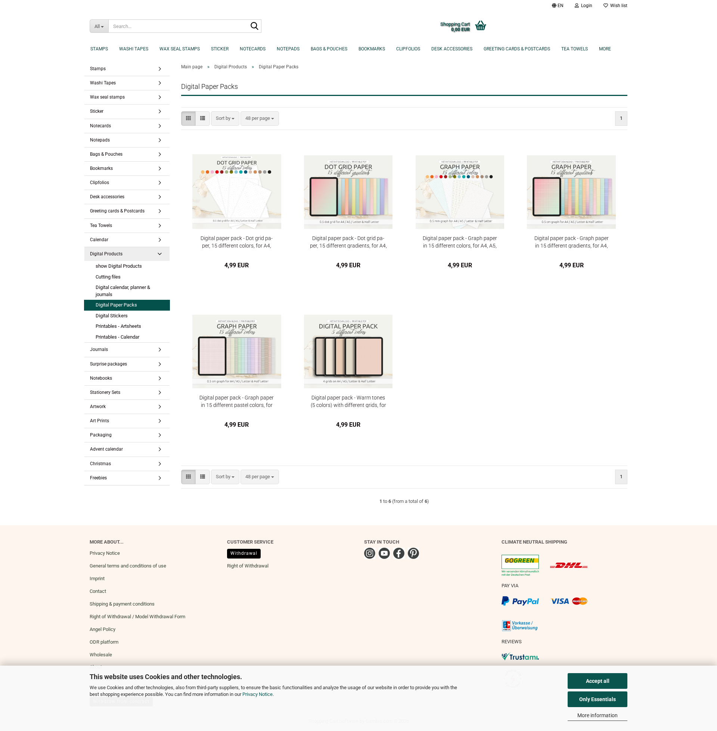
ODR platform (104, 642)
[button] (557, 5)
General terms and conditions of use (128, 566)
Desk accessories (451, 49)
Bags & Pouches (329, 49)
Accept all (597, 681)
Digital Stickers (112, 315)
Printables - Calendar (117, 337)
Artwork (98, 406)
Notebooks (101, 378)
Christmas (100, 463)
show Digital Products (119, 266)
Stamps (99, 49)
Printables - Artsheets (118, 326)
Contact (98, 591)
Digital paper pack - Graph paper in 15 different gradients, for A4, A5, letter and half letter (571, 241)
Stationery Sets (105, 392)
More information (597, 715)
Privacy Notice (257, 694)
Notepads (288, 49)
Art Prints (99, 420)
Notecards (253, 49)
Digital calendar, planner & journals (123, 290)
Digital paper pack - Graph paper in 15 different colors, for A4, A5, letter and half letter (460, 241)
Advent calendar (106, 449)
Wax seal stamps (179, 49)
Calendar (99, 239)
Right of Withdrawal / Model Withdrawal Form (137, 616)
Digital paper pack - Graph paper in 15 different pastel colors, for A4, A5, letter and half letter (236, 401)
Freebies (98, 477)
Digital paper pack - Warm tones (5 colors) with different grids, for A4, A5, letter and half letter (348, 401)
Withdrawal (243, 553)
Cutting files (108, 277)
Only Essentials (597, 699)
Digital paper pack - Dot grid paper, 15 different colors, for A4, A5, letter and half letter (237, 241)
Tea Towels (574, 49)
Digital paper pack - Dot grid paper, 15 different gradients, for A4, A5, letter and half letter (348, 241)
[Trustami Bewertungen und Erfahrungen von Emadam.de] (520, 656)
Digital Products (106, 253)
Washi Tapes (133, 49)
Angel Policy (102, 629)
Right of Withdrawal (248, 566)
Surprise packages (108, 364)
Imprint (97, 578)
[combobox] (225, 118)
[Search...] (254, 26)
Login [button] (585, 5)
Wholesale (101, 654)
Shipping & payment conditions (122, 604)
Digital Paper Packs (116, 305)
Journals (99, 349)
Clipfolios (408, 49)
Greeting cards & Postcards (517, 49)
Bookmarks (371, 49)
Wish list (617, 5)
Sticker (220, 49)
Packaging (101, 435)
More (605, 49)
